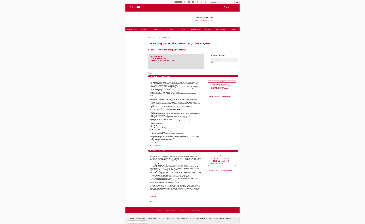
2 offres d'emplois (157, 56)
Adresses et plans (170, 210)
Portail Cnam (151, 37)
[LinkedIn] (185, 1)
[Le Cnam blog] (189, 1)
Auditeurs (158, 37)
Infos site (206, 210)
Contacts (158, 210)
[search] (218, 2)
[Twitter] (178, 1)
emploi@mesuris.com (156, 145)
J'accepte (132, 222)
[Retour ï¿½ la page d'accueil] (137, 7)
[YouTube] (193, 1)
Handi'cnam (182, 210)
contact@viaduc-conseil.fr (157, 194)
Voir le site (153, 148)
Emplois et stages (167, 37)
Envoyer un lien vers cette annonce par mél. (220, 96)
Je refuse (142, 222)
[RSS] (197, 1)
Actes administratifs (194, 210)
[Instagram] (201, 1)
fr (237, 2)
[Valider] (212, 62)
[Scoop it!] (205, 1)
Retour (213, 65)
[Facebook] (171, 1)
